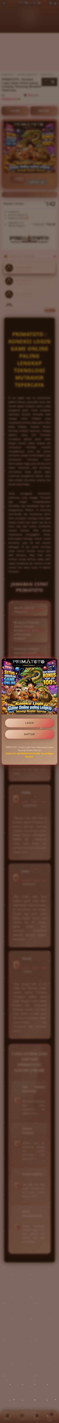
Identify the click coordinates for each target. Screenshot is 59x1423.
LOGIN (29, 723)
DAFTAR (29, 734)
